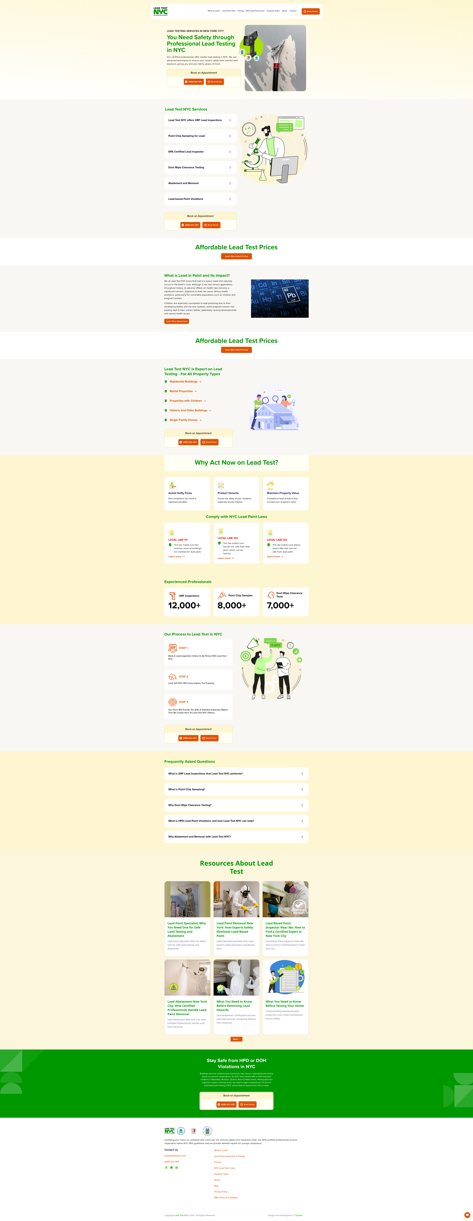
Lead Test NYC (181, 1215)
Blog (216, 1185)
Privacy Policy (221, 1191)
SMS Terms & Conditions (226, 1197)
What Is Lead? (214, 11)
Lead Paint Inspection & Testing (229, 1156)
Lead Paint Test (228, 11)
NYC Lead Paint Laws (255, 11)
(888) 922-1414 (195, 82)
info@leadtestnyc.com (175, 1155)
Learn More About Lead (176, 321)
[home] (163, 11)
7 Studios (298, 1215)
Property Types (273, 11)
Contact (293, 11)
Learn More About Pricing (236, 256)
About (284, 11)
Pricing (241, 11)
